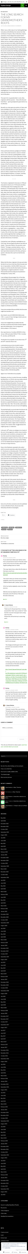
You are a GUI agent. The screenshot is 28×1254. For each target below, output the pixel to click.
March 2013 (4, 1172)
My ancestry (4, 11)
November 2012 (5, 1183)
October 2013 (4, 1152)
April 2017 (3, 1038)
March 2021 (4, 905)
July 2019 (3, 962)
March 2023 (4, 869)
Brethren (11, 527)
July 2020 (3, 928)
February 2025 (4, 852)
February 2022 (4, 894)
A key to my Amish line (6, 768)
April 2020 (3, 937)
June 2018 (3, 999)
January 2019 (4, 979)
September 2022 (5, 877)
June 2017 (3, 1033)
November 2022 (5, 871)
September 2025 (5, 832)
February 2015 (4, 1106)
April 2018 (3, 1004)
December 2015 (5, 1084)
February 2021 (4, 908)
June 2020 (3, 931)
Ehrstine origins (5, 537)
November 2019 (5, 951)
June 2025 (3, 840)
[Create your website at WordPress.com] (14, 2)
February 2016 (4, 1078)
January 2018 (4, 1013)
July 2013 (3, 1160)
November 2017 (5, 1019)
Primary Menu (26, 5)
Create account (4, 1232)
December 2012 (5, 1180)
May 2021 (3, 900)
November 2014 (5, 1115)
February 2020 (4, 942)
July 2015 (3, 1092)
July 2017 (3, 1030)
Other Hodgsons (5, 1210)
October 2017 (4, 1021)
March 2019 (4, 973)
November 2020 (5, 917)
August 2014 (4, 1123)
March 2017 (4, 1041)
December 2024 (5, 857)
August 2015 (4, 1089)
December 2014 (5, 1112)
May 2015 (3, 1098)
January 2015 (4, 1109)
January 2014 (4, 1143)
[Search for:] (14, 756)
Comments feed (5, 1240)
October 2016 (4, 1055)
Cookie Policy (7, 1247)
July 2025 (3, 837)
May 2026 (3, 818)
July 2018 (3, 996)
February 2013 (4, 1174)
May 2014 (3, 1132)
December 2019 (5, 948)
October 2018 (4, 988)
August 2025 (4, 835)
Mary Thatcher (17, 787)
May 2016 (3, 1070)
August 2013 (4, 1157)
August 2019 (4, 959)
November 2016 (5, 1053)
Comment (21, 739)
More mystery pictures (6, 777)
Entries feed (4, 1238)
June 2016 (3, 1067)
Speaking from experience (7, 1216)
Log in (2, 1235)
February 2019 (4, 976)
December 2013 (5, 1146)
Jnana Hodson (10, 25)
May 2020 (3, 934)
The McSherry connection (7, 542)
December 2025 (5, 823)
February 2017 (4, 1044)
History (4, 529)
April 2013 (3, 1169)
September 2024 (5, 866)
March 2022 (4, 891)
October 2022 (4, 874)
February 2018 (4, 1010)
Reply (6, 599)
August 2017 (4, 1027)
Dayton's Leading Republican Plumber (10, 1205)
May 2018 (3, 1002)
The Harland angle (5, 774)
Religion (10, 529)
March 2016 (4, 1075)
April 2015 (3, 1101)
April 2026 (3, 820)
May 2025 (3, 843)
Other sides (4, 1213)
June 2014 (3, 1129)
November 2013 (5, 1149)
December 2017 (5, 1016)
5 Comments (18, 25)
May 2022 (3, 886)
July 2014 (3, 1126)
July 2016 (3, 1064)
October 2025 (4, 829)
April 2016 (3, 1072)
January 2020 (4, 945)
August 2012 (4, 1191)
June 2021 (3, 897)
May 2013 (3, 1166)
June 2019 (3, 965)
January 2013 (4, 1177)
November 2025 (5, 826)
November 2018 (5, 985)
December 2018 (5, 982)
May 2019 (3, 968)
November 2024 (5, 860)
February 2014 (4, 1140)
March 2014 (4, 1138)
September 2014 (5, 1121)
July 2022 (3, 880)
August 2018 (4, 993)
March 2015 (4, 1104)
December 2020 (5, 914)
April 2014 (3, 1135)
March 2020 (4, 939)
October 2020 (4, 920)
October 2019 (4, 954)
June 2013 (3, 1163)
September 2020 (5, 922)
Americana (4, 527)
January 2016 (4, 1081)
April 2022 (3, 888)
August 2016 (4, 1061)
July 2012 (3, 1194)
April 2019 (3, 971)
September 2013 (5, 1155)
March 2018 (4, 1007)
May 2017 (3, 1036)
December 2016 (5, 1050)
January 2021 (4, 911)
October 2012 (4, 1186)
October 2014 (4, 1118)
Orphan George (6, 5)
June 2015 (3, 1095)
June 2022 (3, 883)
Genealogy (18, 527)
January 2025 (4, 854)
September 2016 (5, 1058)
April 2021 (3, 903)
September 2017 (5, 1024)
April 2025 (3, 846)
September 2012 (5, 1189)
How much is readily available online (9, 771)
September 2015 (5, 1087)
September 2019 (5, 956)
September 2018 (5, 990)
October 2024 (4, 863)
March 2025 (4, 849)
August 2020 (4, 925)
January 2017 (4, 1047)
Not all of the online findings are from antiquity (12, 766)
